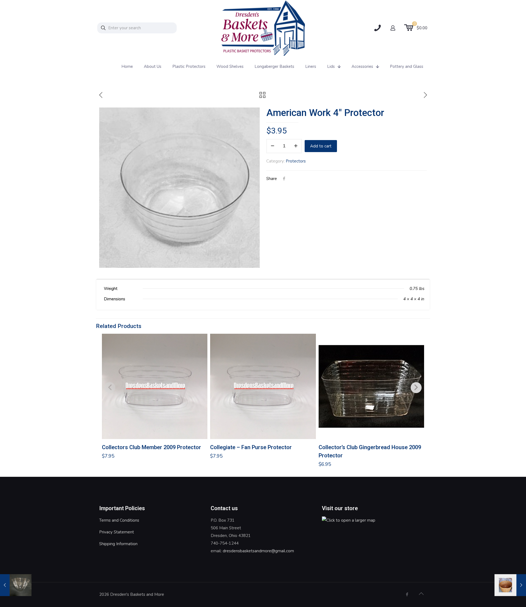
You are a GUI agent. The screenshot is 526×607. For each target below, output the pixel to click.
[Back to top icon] (421, 594)
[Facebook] (407, 594)
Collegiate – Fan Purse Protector (251, 447)
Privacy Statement (116, 532)
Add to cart (320, 146)
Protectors (296, 161)
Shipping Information (118, 544)
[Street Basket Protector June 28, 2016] (510, 585)
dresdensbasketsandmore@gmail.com (258, 551)
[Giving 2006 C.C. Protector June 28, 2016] (16, 585)
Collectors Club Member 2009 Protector (151, 447)
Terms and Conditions (119, 520)
